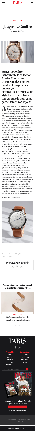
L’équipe (28, 419)
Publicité (18, 421)
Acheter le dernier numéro (17, 410)
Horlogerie (25, 357)
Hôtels (9, 357)
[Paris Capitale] (17, 2)
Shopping (9, 362)
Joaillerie (25, 359)
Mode (25, 362)
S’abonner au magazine (17, 407)
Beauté (25, 355)
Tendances (10, 364)
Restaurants (10, 359)
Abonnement (24, 421)
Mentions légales (21, 419)
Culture (10, 355)
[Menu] (3, 3)
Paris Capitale (17, 417)
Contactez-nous (12, 421)
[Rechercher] (32, 3)
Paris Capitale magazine (11, 419)
